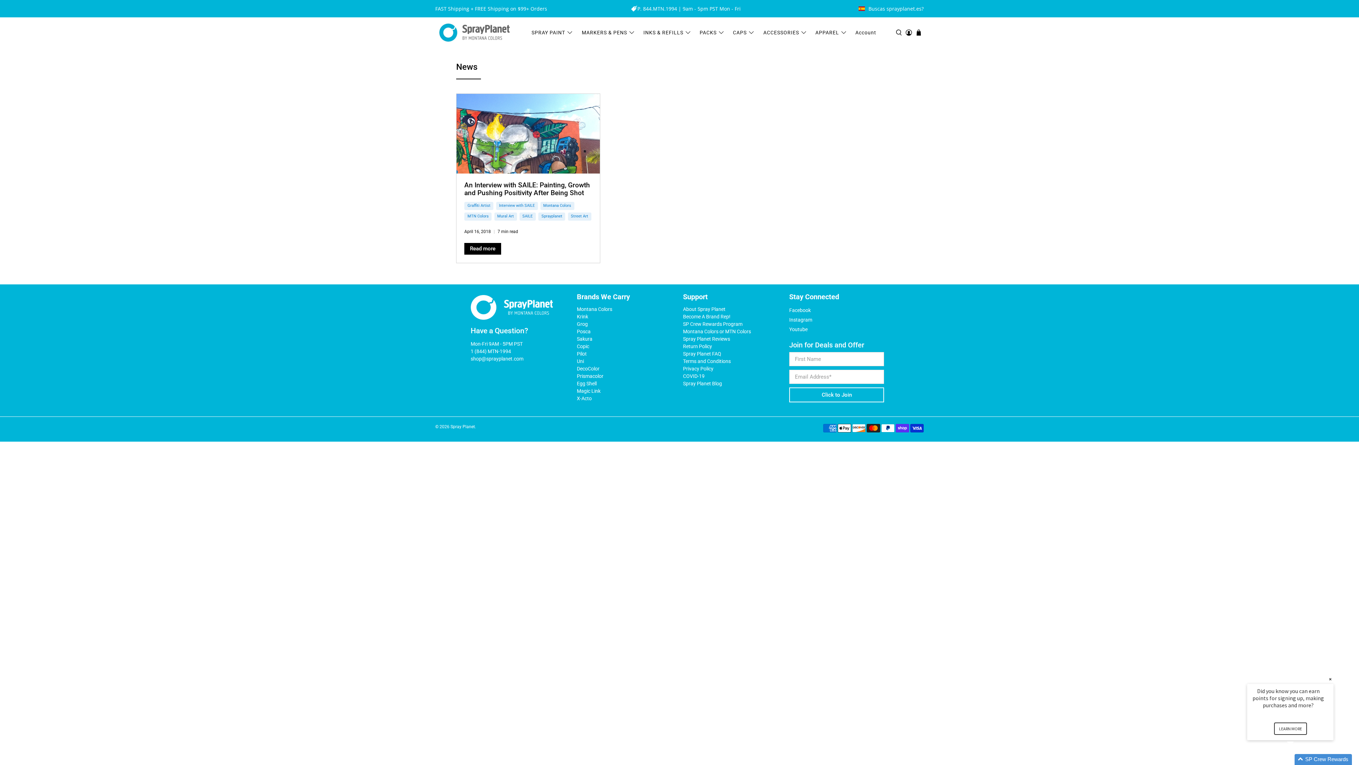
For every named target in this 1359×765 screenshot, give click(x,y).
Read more (482, 248)
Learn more (1290, 728)
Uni (580, 361)
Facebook (800, 310)
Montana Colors (557, 205)
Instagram (800, 320)
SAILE (527, 216)
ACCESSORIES (781, 32)
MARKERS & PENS (604, 32)
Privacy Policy (698, 369)
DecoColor (588, 369)
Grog (582, 324)
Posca (584, 331)
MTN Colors (478, 216)
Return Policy (697, 346)
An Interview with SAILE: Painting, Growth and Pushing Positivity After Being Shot (527, 189)
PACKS (708, 32)
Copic (583, 346)
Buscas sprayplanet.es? (896, 8)
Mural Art (505, 216)
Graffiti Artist (479, 205)
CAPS (740, 32)
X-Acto (584, 398)
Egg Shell (587, 383)
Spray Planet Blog (702, 383)
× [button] (1330, 679)
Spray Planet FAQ (702, 354)
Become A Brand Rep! (706, 316)
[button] (1299, 759)
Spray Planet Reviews (706, 339)
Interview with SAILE (517, 205)
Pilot (582, 354)
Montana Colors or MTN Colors (717, 331)
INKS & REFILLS (663, 32)
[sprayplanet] (474, 33)
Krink (582, 316)
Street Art (579, 216)
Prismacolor (590, 376)
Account (865, 32)
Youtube (798, 329)
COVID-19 (694, 376)
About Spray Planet (704, 309)
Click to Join (837, 395)
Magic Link (589, 391)
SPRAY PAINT (548, 32)
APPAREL (827, 32)
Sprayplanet (551, 216)
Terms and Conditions (707, 361)
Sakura (584, 339)
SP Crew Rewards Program (712, 324)
